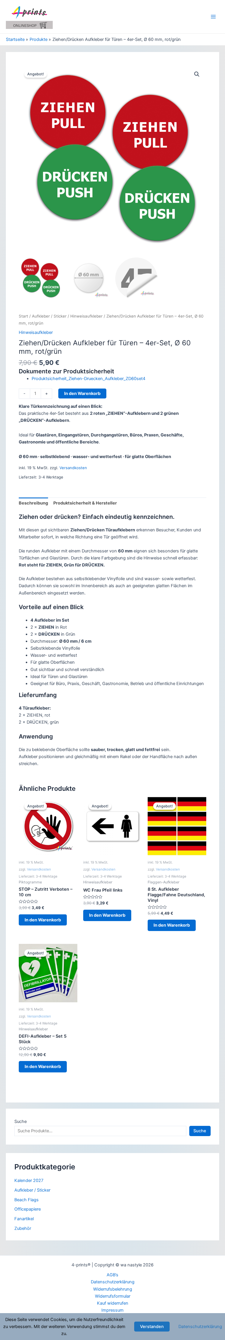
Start (23, 316)
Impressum (112, 1310)
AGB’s (112, 1274)
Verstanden (152, 1326)
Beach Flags (26, 1199)
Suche (20, 1121)
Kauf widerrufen (112, 1303)
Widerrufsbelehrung (112, 1289)
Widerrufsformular (112, 1296)
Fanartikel (24, 1218)
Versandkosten (73, 467)
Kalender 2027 (28, 1180)
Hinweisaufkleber (86, 316)
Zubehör (22, 1228)
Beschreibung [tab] (33, 503)
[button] (197, 74)
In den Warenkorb (82, 393)
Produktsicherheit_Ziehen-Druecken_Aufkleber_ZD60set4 (88, 378)
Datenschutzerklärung (112, 1281)
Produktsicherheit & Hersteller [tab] (85, 503)
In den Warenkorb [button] (43, 920)
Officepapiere (27, 1209)
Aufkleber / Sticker (49, 316)
